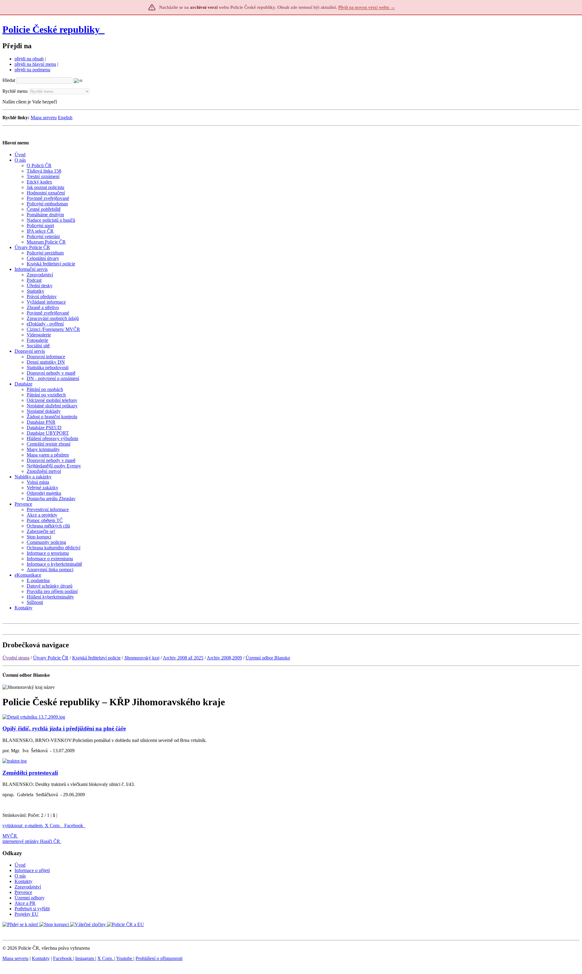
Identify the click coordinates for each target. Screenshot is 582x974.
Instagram (85, 958)
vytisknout (12, 825)
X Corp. (53, 825)
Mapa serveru (44, 117)
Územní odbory (30, 897)
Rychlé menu (15, 91)
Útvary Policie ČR (51, 657)
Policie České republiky (51, 29)
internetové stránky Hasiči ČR (31, 841)
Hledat (8, 80)
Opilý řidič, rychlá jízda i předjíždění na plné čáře (64, 728)
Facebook (74, 825)
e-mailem (33, 825)
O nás (20, 875)
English (65, 117)
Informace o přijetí (32, 870)
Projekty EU (26, 914)
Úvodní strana (15, 657)
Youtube (124, 958)
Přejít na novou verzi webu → (366, 7)
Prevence (23, 892)
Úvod (20, 865)
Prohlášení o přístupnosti (158, 958)
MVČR (9, 835)
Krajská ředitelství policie (96, 657)
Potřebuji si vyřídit (32, 908)
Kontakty (23, 881)
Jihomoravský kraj (141, 657)
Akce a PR (25, 903)
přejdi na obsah (29, 58)
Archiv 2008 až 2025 (183, 657)
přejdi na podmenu (32, 69)
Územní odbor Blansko (268, 657)
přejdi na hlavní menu (35, 64)
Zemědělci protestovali (30, 773)
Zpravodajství (28, 886)
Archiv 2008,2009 (224, 657)
